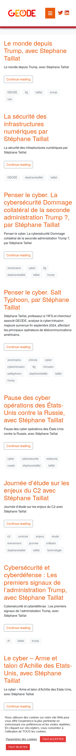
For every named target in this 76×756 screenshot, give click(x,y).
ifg (26, 92)
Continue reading (18, 79)
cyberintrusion (16, 367)
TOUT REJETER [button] (17, 747)
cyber (32, 268)
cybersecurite (30, 458)
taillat (39, 92)
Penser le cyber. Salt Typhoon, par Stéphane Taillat (36, 299)
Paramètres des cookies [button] (21, 739)
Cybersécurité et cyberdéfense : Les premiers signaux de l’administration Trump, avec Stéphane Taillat (35, 582)
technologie (54, 550)
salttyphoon (14, 373)
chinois (33, 360)
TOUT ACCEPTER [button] (53, 739)
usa (9, 99)
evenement (14, 543)
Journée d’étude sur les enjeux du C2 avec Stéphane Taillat (36, 490)
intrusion (48, 367)
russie (11, 465)
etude (55, 536)
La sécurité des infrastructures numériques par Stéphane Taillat (26, 127)
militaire (51, 543)
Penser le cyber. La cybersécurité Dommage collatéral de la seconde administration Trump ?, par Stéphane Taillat (38, 209)
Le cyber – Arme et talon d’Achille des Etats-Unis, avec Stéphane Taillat (38, 669)
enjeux (40, 536)
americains (14, 268)
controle (23, 536)
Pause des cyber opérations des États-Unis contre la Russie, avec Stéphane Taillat (34, 408)
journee (33, 543)
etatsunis (51, 458)
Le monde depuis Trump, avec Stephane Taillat (35, 50)
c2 (8, 536)
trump (53, 92)
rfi (8, 641)
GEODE (12, 92)
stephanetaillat (34, 177)
